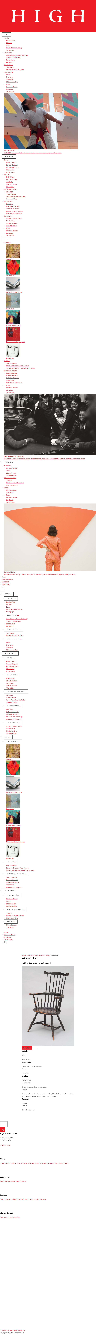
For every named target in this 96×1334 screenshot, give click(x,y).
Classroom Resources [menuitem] (12, 209)
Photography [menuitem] (10, 358)
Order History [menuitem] (10, 91)
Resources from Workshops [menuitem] (14, 211)
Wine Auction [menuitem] (10, 170)
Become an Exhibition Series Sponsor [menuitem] (17, 366)
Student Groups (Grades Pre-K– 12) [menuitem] (17, 55)
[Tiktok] (4, 1220)
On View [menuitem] (7, 361)
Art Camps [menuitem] (9, 191)
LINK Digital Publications (20, 1199)
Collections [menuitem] (7, 242)
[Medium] (7, 1220)
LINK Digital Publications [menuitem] (14, 213)
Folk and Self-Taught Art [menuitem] (13, 325)
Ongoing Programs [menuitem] (11, 165)
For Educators (41, 1199)
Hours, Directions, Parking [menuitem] (14, 48)
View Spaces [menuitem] (10, 67)
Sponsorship (11, 1181)
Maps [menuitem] (7, 45)
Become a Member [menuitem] (11, 87)
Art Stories (7, 1199)
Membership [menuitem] (8, 466)
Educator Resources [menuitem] (12, 375)
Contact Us (38, 1163)
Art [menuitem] (6, 239)
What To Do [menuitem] (9, 156)
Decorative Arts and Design (41, 955)
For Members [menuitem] (8, 216)
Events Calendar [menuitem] (11, 162)
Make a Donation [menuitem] (11, 490)
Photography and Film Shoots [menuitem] (15, 69)
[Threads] (48, 1317)
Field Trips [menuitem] (9, 204)
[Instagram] (3, 1220)
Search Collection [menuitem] (11, 373)
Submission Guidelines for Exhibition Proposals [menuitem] (20, 368)
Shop (1, 1199)
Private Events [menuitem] (8, 65)
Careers (19, 1163)
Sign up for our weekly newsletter (10, 1217)
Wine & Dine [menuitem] (10, 187)
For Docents (33, 1199)
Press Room (13, 1163)
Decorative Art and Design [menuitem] (14, 292)
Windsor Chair (30, 958)
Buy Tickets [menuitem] (9, 89)
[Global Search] (3, 587)
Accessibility (4, 1330)
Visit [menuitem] (6, 34)
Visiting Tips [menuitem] (10, 50)
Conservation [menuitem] (10, 380)
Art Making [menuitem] (9, 182)
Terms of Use (12, 1330)
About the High (5, 1163)
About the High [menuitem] (8, 72)
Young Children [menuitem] (11, 194)
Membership (4, 1181)
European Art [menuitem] (10, 309)
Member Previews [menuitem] (11, 223)
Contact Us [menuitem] (9, 79)
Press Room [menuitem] (9, 77)
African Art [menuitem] (9, 259)
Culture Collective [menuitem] (11, 184)
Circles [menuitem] (8, 470)
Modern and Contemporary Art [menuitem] (15, 342)
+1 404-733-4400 (5, 1145)
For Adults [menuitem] (7, 174)
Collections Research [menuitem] (12, 378)
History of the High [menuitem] (12, 82)
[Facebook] (1, 1220)
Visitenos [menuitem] (9, 43)
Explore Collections (27, 955)
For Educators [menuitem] (8, 201)
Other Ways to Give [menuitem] (10, 478)
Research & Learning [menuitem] (10, 370)
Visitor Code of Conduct (61, 1163)
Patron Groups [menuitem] (10, 60)
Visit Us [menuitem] (6, 38)
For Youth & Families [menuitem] (10, 189)
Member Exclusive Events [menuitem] (14, 218)
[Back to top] (4, 1124)
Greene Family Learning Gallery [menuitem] (16, 196)
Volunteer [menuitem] (9, 480)
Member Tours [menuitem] (10, 221)
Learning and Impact (28, 1163)
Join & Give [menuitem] (9, 462)
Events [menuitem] (6, 160)
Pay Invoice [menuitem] (9, 62)
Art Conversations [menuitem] (11, 179)
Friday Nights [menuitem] (10, 177)
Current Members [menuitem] (11, 226)
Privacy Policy (20, 1330)
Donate (17, 1181)
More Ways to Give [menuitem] (12, 485)
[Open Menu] (2, 590)
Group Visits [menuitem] (8, 52)
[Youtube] (9, 1220)
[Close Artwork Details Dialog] (35, 1048)
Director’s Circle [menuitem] (11, 473)
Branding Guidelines (48, 1163)
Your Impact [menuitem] (10, 492)
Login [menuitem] (8, 84)
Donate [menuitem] (6, 487)
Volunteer (23, 1181)
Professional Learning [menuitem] (12, 206)
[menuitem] (49, 93)
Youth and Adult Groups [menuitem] (13, 57)
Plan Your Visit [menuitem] (10, 40)
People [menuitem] (8, 74)
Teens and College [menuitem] (11, 199)
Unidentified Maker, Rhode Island (36, 963)
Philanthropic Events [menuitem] (12, 167)
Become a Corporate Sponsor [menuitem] (15, 483)
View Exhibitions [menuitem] (11, 363)
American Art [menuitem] (10, 275)
